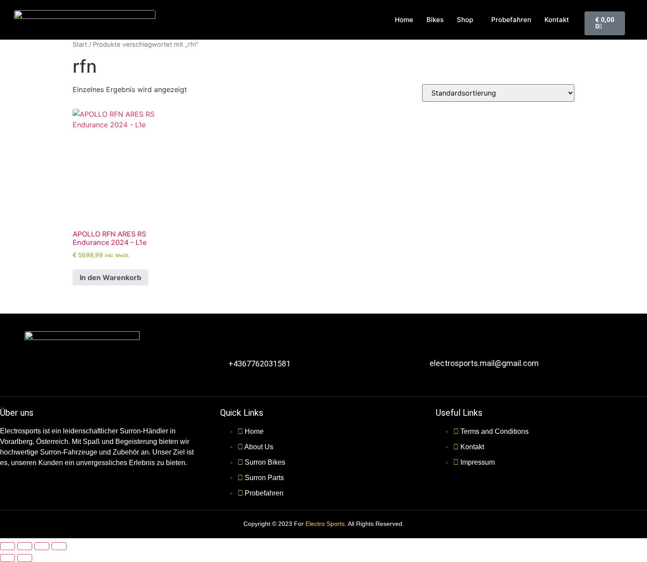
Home (404, 19)
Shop (465, 19)
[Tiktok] (121, 373)
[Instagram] (64, 373)
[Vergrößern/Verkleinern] (7, 546)
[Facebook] (36, 373)
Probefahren (511, 19)
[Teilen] (41, 546)
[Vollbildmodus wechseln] (24, 546)
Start (80, 44)
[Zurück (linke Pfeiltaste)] (7, 558)
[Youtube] (93, 373)
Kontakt (556, 19)
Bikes (435, 19)
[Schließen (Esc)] (58, 546)
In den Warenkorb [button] (110, 277)
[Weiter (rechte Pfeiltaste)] (24, 558)
